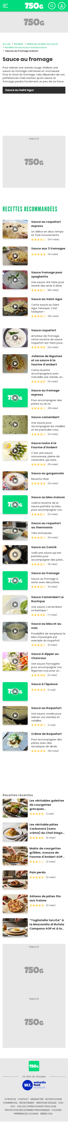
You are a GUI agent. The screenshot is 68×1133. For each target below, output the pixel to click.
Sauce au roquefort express (46, 224)
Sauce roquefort (43, 330)
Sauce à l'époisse (44, 684)
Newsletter (37, 1099)
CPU (12, 1106)
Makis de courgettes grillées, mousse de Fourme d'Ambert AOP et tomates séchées (45, 852)
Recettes (18, 43)
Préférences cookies (26, 1113)
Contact (23, 1099)
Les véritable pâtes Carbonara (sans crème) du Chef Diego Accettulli (45, 829)
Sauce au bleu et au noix (46, 626)
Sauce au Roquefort (46, 708)
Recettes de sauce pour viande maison (26, 47)
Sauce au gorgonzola (47, 473)
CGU (60, 1102)
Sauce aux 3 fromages (48, 248)
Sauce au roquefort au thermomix (46, 525)
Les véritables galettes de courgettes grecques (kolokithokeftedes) (46, 805)
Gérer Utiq (46, 1113)
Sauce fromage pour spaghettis (46, 274)
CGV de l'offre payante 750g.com (36, 1106)
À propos (10, 1099)
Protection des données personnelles (27, 1110)
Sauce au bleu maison (48, 497)
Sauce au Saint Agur (46, 299)
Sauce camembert (45, 417)
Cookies (57, 1110)
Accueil (6, 43)
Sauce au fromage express (45, 392)
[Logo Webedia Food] (34, 1085)
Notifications (53, 1099)
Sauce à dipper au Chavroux (45, 656)
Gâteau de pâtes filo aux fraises (45, 898)
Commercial (10, 1102)
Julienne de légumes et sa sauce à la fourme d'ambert (46, 360)
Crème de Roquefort (46, 734)
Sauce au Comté (43, 547)
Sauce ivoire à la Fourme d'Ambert (44, 445)
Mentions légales (46, 1102)
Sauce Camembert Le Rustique (47, 599)
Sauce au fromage (45, 573)
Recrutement (27, 1102)
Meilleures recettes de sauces (42, 43)
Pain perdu (37, 872)
